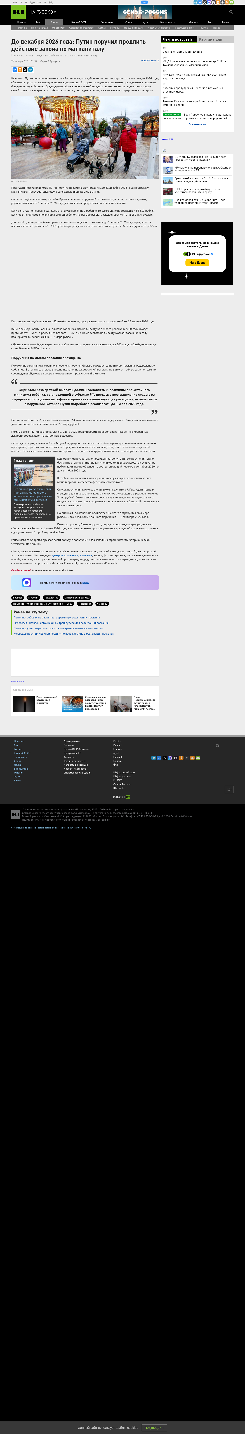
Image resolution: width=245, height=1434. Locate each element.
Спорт (128, 22)
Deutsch (117, 745)
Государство (51, 597)
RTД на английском (124, 772)
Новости (21, 22)
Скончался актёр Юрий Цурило (182, 51)
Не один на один (133, 27)
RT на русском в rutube (213, 2)
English (117, 741)
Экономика (107, 22)
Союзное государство (81, 27)
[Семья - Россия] (145, 12)
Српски (117, 761)
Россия (54, 22)
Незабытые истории (159, 27)
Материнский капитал (76, 597)
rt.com (45, 812)
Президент (85, 603)
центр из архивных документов (72, 555)
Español (117, 757)
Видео (225, 22)
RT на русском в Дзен (222, 2)
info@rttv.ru (185, 816)
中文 (51, 2)
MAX (85, 582)
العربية (32, 2)
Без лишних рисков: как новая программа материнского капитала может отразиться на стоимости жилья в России (33, 494)
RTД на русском (122, 776)
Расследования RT (185, 27)
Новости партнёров (75, 768)
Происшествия (39, 27)
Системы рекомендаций (77, 772)
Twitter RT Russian (204, 2)
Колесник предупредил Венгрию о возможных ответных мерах (193, 89)
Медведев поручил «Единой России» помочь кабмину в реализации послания (64, 633)
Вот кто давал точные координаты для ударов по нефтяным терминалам (200, 201)
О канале (69, 745)
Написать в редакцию (76, 764)
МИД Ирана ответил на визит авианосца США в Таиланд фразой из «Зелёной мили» (194, 63)
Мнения (193, 22)
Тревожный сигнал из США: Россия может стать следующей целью (202, 180)
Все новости (197, 124)
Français (117, 749)
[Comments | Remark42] (85, 662)
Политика (21, 27)
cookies (132, 1428)
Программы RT (72, 753)
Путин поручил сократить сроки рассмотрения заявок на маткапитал (58, 628)
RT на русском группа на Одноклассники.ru (218, 2)
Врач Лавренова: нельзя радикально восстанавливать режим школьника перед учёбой (197, 116)
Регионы (115, 27)
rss (227, 2)
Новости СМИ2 (167, 139)
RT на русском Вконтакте (200, 2)
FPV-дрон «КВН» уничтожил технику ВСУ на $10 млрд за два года (194, 76)
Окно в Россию (121, 784)
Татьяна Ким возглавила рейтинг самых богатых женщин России (194, 103)
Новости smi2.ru (17, 681)
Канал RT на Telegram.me (196, 2)
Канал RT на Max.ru (209, 2)
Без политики (167, 22)
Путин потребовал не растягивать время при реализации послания (57, 617)
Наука (145, 22)
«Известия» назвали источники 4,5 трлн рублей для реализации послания (61, 623)
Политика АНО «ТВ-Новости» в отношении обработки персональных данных (66, 819)
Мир (38, 22)
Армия (102, 27)
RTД (144, 2)
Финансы (102, 603)
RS (45, 2)
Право (216, 27)
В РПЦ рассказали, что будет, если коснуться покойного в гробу (197, 190)
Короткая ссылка (149, 60)
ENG (15, 2)
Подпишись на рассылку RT (231, 2)
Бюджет (17, 597)
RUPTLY (117, 780)
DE (21, 2)
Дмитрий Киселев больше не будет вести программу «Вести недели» (201, 158)
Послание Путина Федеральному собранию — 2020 (42, 603)
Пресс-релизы (72, 741)
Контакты (69, 757)
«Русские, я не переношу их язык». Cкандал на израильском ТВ (203, 169)
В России (33, 597)
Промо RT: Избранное (76, 749)
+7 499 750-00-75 (147, 816)
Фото (210, 22)
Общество (58, 27)
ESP (39, 2)
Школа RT (118, 788)
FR (26, 2)
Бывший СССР (78, 22)
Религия (204, 27)
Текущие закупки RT (75, 761)
